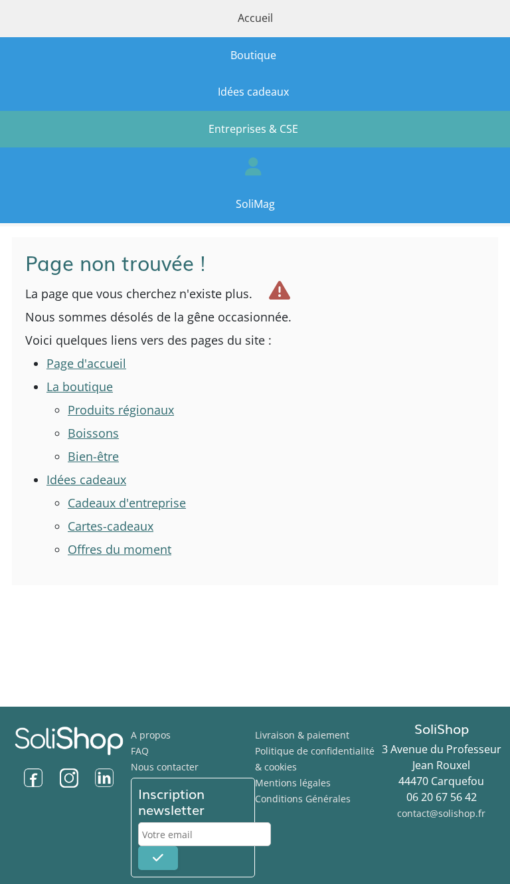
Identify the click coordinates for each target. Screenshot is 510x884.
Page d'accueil (86, 363)
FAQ (140, 751)
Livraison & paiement (302, 735)
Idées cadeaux (86, 479)
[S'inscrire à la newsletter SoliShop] (158, 858)
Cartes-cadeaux (110, 526)
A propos (151, 735)
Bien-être (93, 456)
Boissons (93, 433)
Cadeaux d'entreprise (127, 503)
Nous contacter (165, 766)
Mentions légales (293, 782)
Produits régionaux (121, 410)
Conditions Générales (303, 798)
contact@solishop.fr (441, 813)
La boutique (79, 387)
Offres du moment (119, 549)
